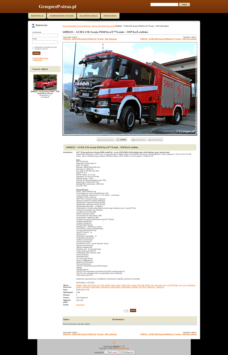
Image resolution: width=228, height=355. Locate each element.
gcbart (118, 285)
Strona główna (68, 26)
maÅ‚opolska (115, 287)
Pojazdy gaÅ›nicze (92, 26)
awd (160, 285)
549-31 (93, 285)
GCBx (102, 26)
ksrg (184, 285)
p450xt (147, 285)
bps (164, 285)
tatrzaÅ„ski (105, 287)
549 (88, 285)
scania (133, 285)
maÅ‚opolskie (126, 287)
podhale (135, 287)
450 (142, 285)
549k (84, 285)
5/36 (128, 285)
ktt (98, 285)
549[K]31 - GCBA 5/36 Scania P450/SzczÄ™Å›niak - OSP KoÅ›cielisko (168, 39)
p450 (139, 285)
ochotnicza (191, 285)
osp (180, 285)
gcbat (124, 285)
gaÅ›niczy (160, 287)
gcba (113, 285)
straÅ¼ (79, 287)
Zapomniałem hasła (41, 58)
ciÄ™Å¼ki (142, 287)
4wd (156, 285)
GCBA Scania (110, 26)
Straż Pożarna (79, 26)
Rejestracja (38, 60)
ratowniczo (151, 287)
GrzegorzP (80, 305)
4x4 (152, 285)
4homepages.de (123, 348)
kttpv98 (107, 285)
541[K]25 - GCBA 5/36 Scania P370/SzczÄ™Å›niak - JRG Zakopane (90, 39)
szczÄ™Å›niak (172, 285)
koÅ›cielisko (95, 287)
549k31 (79, 285)
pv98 (102, 285)
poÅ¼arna (86, 287)
